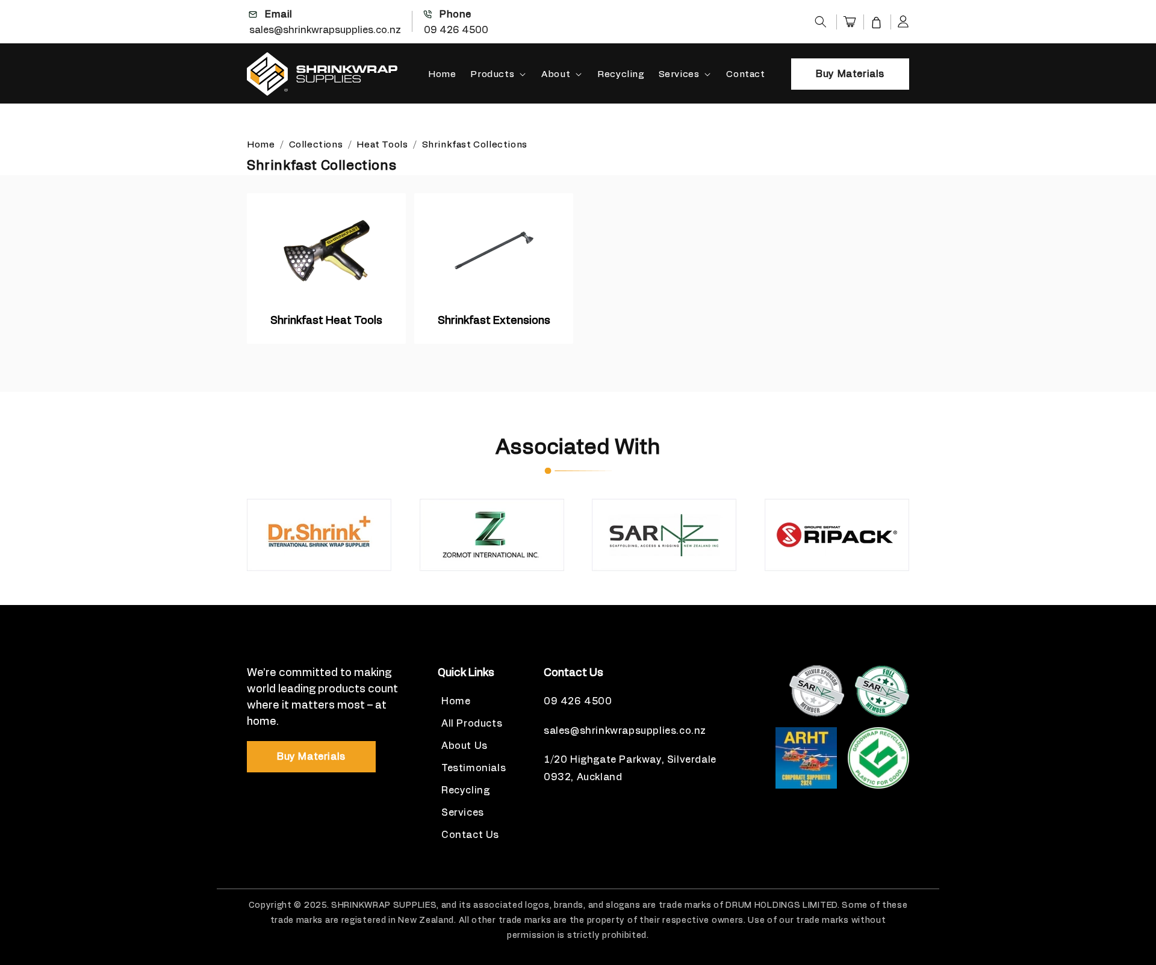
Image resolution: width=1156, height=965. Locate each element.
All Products (471, 723)
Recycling (465, 790)
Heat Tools (382, 144)
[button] (820, 21)
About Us (464, 746)
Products (492, 74)
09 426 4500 (456, 30)
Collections (317, 144)
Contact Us (470, 835)
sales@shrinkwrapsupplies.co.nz (325, 30)
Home (261, 144)
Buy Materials (850, 74)
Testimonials (473, 768)
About (555, 74)
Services (679, 74)
